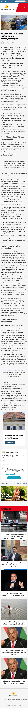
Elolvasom (10, 442)
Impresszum (4, 699)
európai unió (4, 483)
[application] (14, 493)
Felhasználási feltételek (21, 699)
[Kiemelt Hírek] (8, 7)
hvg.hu (3, 151)
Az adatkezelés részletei (13, 473)
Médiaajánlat (14, 702)
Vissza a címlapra (22, 483)
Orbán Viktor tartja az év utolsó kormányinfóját (14, 437)
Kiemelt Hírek (12, 42)
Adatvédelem (11, 699)
